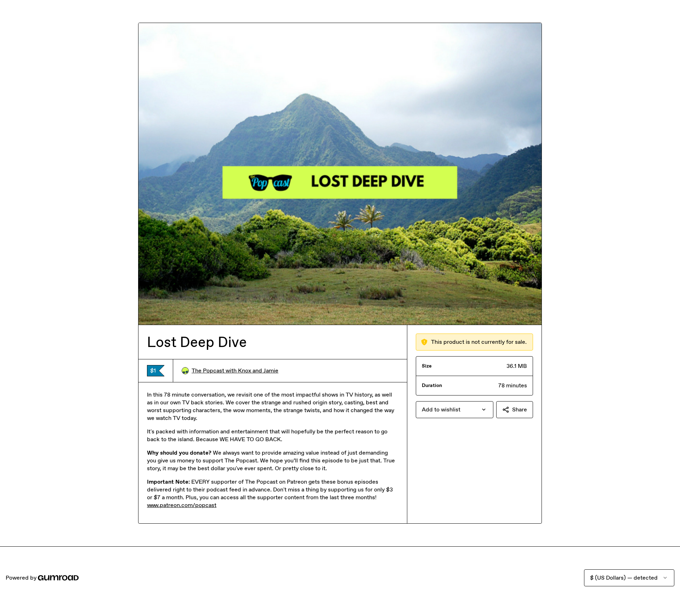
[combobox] (454, 409)
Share (519, 409)
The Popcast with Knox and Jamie (235, 370)
